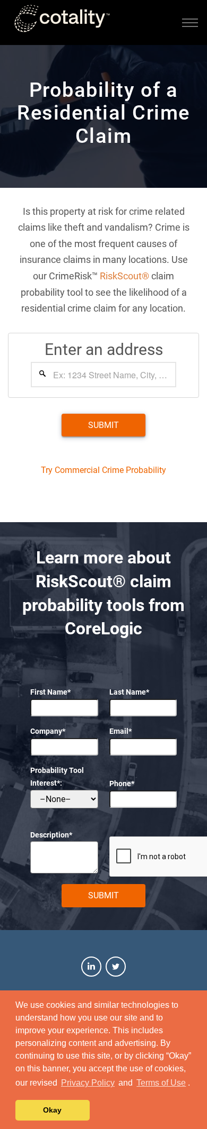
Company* (47, 731)
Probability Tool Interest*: (57, 776)
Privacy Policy (88, 1082)
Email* (120, 731)
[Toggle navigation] (189, 22)
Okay (52, 1110)
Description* (51, 835)
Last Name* (129, 692)
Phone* (121, 783)
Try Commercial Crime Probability (103, 470)
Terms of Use (161, 1082)
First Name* (50, 692)
